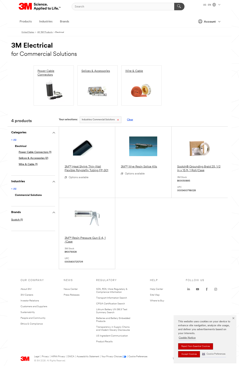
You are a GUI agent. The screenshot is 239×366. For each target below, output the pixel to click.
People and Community (33, 318)
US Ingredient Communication (112, 336)
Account (209, 21)
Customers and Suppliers (34, 306)
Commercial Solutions (98, 120)
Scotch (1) (17, 219)
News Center (71, 289)
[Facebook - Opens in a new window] (206, 289)
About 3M (26, 289)
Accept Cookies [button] (189, 354)
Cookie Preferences (137, 357)
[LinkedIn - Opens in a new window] (188, 289)
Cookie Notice (187, 337)
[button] (213, 354)
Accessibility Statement (88, 357)
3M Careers (27, 295)
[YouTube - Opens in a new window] (197, 289)
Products (26, 21)
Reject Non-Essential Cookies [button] (195, 346)
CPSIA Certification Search (110, 304)
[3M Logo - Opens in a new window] (40, 6)
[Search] (179, 6)
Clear (130, 119)
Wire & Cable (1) (28, 164)
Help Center (156, 289)
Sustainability (28, 312)
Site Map (155, 295)
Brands (64, 21)
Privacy (45, 357)
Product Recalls (104, 341)
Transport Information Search (111, 298)
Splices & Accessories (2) (33, 158)
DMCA (70, 357)
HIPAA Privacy (58, 357)
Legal (37, 357)
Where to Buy (157, 301)
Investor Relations (30, 301)
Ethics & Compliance (32, 324)
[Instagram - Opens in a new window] (215, 289)
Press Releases (72, 295)
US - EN (207, 5)
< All (13, 140)
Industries (45, 21)
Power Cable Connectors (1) (35, 152)
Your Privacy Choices (111, 357)
